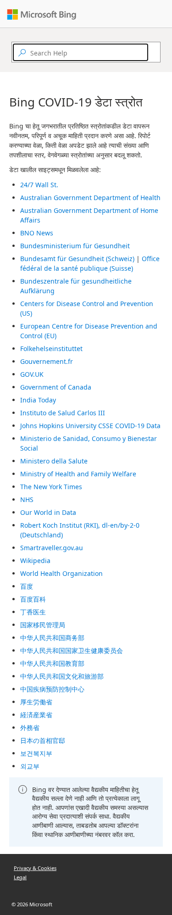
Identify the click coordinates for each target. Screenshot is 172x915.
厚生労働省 (36, 701)
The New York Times (51, 486)
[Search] (152, 52)
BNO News (36, 233)
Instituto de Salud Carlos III (62, 412)
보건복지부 (36, 753)
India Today (38, 400)
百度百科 (33, 599)
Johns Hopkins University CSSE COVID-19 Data (90, 425)
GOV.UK (32, 374)
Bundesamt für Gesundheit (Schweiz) (77, 258)
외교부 (29, 766)
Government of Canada (55, 387)
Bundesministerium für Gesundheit (75, 245)
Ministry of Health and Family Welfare (78, 473)
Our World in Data (48, 512)
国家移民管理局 (42, 624)
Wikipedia (35, 560)
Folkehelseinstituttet (51, 348)
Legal (20, 877)
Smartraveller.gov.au (51, 547)
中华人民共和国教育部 (52, 663)
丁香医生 (33, 612)
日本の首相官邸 (42, 740)
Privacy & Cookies (35, 868)
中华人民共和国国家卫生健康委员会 (71, 650)
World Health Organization (61, 573)
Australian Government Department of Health (90, 197)
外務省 (29, 727)
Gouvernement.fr (46, 361)
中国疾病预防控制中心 (52, 689)
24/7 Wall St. (39, 184)
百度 (26, 586)
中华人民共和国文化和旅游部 (62, 676)
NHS (26, 499)
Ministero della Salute (54, 461)
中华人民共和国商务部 (52, 637)
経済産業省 (36, 714)
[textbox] (80, 52)
